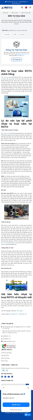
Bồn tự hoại (4, 361)
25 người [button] (22, 34)
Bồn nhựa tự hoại (6, 133)
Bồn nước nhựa (5, 358)
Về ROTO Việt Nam (6, 353)
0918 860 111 (14, 314)
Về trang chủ (16, 59)
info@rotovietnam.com (23, 54)
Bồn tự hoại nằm (6, 77)
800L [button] (15, 34)
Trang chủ (5, 13)
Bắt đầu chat (16, 404)
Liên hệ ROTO (5, 355)
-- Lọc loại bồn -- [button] (7, 34)
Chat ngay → (20, 310)
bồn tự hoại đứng (6, 242)
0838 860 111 (20, 55)
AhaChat (19, 409)
